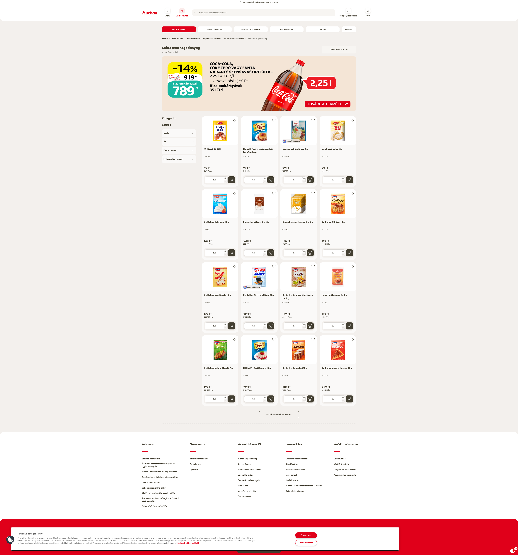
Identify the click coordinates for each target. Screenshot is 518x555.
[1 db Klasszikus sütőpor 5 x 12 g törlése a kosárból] (264, 254)
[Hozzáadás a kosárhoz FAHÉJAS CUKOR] (231, 179)
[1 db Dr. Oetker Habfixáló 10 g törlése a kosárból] (225, 254)
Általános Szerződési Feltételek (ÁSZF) (158, 493)
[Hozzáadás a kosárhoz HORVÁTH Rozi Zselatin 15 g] (270, 398)
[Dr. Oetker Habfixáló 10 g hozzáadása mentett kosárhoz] (234, 193)
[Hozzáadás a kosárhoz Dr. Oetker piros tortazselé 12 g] (349, 398)
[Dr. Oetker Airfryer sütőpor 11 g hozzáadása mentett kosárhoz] (273, 266)
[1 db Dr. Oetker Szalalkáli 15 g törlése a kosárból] (304, 400)
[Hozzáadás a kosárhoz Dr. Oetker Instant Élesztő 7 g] (231, 398)
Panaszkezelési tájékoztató (345, 475)
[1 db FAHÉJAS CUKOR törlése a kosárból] (225, 181)
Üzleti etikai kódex (245, 475)
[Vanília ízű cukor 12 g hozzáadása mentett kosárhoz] (352, 120)
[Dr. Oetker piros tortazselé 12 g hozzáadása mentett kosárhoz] (352, 339)
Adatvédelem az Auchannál (249, 469)
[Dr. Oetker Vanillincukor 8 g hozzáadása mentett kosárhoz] (234, 266)
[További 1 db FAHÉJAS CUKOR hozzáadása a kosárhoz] (225, 178)
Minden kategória (178, 29)
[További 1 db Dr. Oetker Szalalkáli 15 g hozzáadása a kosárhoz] (304, 397)
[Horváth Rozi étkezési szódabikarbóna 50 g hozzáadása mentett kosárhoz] (273, 120)
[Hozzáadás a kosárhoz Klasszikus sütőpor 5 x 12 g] (270, 252)
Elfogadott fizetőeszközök (345, 469)
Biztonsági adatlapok (295, 491)
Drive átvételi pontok (151, 482)
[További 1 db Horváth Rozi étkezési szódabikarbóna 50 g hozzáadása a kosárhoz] (264, 178)
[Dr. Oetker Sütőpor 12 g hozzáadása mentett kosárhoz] (352, 193)
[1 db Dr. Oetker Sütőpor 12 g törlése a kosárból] (343, 254)
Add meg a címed (261, 2)
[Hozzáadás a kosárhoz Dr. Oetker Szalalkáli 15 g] (310, 398)
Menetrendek (291, 475)
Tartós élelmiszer (192, 39)
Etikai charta (243, 486)
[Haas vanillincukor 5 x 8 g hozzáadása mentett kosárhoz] (352, 266)
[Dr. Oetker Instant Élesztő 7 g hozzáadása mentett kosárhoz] (234, 339)
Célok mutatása (306, 543)
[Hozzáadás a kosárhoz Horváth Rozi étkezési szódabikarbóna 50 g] (270, 179)
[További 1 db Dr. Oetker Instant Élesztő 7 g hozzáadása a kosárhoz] (225, 397)
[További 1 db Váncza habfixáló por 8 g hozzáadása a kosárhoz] (304, 178)
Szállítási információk (151, 459)
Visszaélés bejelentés (247, 491)
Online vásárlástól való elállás (154, 506)
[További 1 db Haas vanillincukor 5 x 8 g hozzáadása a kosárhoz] (343, 324)
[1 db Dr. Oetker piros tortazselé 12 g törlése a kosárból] (343, 400)
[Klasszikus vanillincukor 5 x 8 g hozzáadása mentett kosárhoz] (313, 193)
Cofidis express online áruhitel (154, 488)
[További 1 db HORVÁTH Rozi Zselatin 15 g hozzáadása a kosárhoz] (264, 397)
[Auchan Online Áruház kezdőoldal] (149, 12)
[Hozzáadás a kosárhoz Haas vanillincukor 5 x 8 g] (349, 325)
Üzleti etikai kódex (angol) (249, 480)
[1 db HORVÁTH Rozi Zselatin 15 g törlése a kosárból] (264, 400)
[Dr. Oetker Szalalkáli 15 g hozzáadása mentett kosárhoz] (313, 339)
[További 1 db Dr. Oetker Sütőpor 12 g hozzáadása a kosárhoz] (343, 251)
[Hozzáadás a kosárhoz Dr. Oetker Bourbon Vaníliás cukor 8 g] (310, 325)
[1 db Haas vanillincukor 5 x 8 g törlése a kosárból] (343, 327)
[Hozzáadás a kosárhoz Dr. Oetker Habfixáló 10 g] (231, 252)
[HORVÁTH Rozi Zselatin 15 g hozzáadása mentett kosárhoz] (273, 339)
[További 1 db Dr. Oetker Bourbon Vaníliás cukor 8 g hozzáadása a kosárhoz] (304, 324)
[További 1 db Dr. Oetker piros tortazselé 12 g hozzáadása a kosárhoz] (343, 397)
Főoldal (165, 39)
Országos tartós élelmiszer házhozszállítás (160, 477)
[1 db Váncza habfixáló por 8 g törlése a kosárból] (304, 181)
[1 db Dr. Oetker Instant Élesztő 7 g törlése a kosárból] (225, 400)
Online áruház (177, 39)
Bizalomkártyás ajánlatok (250, 29)
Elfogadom (306, 535)
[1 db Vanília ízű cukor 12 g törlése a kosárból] (343, 181)
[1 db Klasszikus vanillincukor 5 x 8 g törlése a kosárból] (304, 254)
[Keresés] (195, 13)
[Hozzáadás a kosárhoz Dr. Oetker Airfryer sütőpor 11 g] (270, 325)
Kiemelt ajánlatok (286, 29)
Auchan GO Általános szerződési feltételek (304, 486)
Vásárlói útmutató (341, 464)
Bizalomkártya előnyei (199, 459)
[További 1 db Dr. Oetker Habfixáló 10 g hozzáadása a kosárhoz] (225, 251)
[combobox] (263, 12)
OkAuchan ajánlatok (214, 29)
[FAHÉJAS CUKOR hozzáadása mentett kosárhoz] (234, 120)
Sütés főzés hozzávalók (234, 39)
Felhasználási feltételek (295, 469)
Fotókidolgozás (292, 480)
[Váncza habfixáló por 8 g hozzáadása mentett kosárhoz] (313, 120)
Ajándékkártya (292, 464)
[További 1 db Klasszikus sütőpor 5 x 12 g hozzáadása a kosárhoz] (264, 251)
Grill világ (322, 29)
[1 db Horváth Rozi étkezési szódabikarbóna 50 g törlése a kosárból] (264, 181)
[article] (220, 151)
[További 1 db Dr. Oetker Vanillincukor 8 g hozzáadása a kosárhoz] (225, 324)
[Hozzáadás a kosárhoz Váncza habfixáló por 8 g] (310, 179)
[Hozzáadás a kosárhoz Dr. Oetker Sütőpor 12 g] (349, 252)
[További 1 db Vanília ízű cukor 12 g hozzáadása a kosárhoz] (343, 178)
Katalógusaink (339, 459)
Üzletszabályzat (244, 496)
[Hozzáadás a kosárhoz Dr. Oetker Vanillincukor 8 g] (231, 325)
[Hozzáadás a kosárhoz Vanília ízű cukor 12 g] (349, 179)
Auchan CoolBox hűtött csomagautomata (159, 472)
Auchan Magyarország (247, 459)
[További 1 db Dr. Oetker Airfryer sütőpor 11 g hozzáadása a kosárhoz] (264, 324)
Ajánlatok (194, 469)
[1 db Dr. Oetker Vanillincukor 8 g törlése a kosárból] (225, 327)
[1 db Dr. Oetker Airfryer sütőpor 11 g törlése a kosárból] (264, 327)
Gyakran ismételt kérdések (297, 459)
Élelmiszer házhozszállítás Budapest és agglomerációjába (158, 465)
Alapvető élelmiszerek (212, 39)
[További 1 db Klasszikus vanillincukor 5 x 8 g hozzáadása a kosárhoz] (304, 251)
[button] (10, 539)
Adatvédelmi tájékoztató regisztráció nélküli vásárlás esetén (160, 499)
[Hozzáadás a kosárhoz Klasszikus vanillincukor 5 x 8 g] (310, 252)
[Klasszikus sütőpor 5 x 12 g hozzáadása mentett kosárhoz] (273, 193)
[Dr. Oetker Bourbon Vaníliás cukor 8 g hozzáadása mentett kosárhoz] (313, 266)
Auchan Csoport (244, 464)
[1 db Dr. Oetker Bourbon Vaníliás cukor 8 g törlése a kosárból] (304, 327)
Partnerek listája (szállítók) (188, 543)
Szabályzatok (196, 464)
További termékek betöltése (278, 414)
